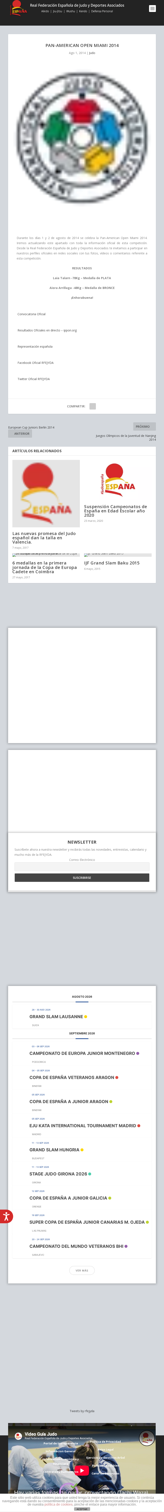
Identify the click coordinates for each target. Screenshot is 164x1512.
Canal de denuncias (105, 1473)
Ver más (82, 1270)
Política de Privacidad (105, 1441)
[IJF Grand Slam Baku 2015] (118, 555)
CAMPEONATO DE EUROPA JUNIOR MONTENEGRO (82, 1053)
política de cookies (58, 1504)
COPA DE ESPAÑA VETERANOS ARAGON (71, 1077)
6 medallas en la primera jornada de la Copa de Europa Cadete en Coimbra (44, 567)
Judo (92, 53)
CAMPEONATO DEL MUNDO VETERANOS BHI (76, 1246)
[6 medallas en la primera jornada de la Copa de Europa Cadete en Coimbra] (46, 555)
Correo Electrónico (82, 860)
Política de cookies (105, 1465)
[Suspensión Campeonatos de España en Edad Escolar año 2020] (118, 480)
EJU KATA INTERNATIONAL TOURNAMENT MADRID (82, 1125)
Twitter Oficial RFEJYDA (33, 379)
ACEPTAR (82, 1509)
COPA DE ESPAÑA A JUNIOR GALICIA (68, 1198)
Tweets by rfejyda (82, 1411)
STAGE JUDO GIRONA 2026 (58, 1174)
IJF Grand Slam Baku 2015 (111, 563)
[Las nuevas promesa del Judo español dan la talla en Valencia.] (46, 493)
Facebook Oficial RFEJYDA (35, 363)
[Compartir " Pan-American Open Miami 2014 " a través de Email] (92, 406)
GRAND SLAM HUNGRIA (54, 1149)
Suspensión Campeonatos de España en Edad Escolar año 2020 (115, 511)
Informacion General (61, 1451)
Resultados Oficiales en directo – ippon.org (47, 330)
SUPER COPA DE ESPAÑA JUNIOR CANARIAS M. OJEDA (87, 1222)
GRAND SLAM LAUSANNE (56, 1016)
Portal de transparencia (61, 1443)
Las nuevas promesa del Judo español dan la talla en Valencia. (44, 538)
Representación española (35, 346)
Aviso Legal (106, 1449)
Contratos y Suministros (60, 1472)
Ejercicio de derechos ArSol (105, 1458)
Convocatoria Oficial (31, 314)
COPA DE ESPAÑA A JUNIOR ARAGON (68, 1101)
